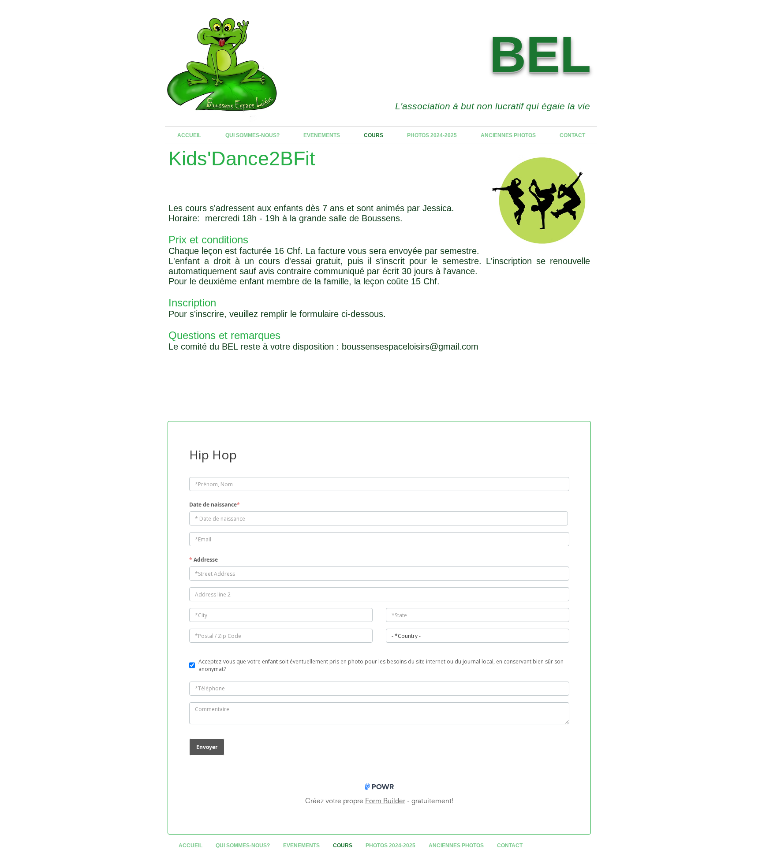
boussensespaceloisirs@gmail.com (410, 346)
